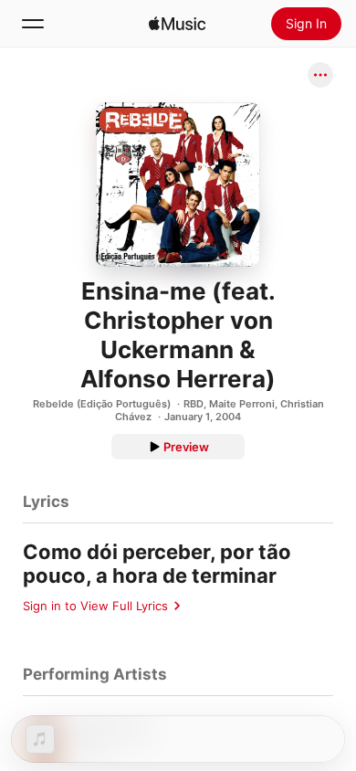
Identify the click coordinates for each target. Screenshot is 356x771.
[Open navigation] (33, 24)
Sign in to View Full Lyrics (95, 605)
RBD (193, 403)
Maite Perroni (242, 403)
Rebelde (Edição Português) (102, 403)
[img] (177, 24)
